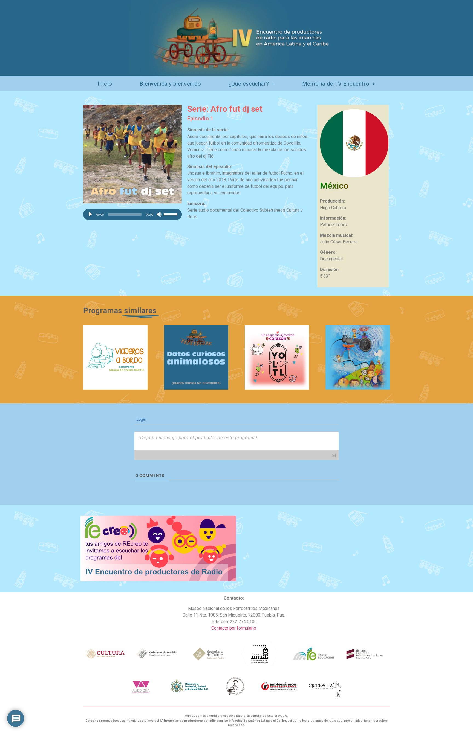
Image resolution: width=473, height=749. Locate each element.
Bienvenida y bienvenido (170, 83)
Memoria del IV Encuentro (335, 83)
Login (140, 419)
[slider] (171, 214)
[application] (132, 214)
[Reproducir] (90, 214)
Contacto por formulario (233, 628)
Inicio (105, 83)
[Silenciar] (159, 214)
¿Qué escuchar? (249, 83)
